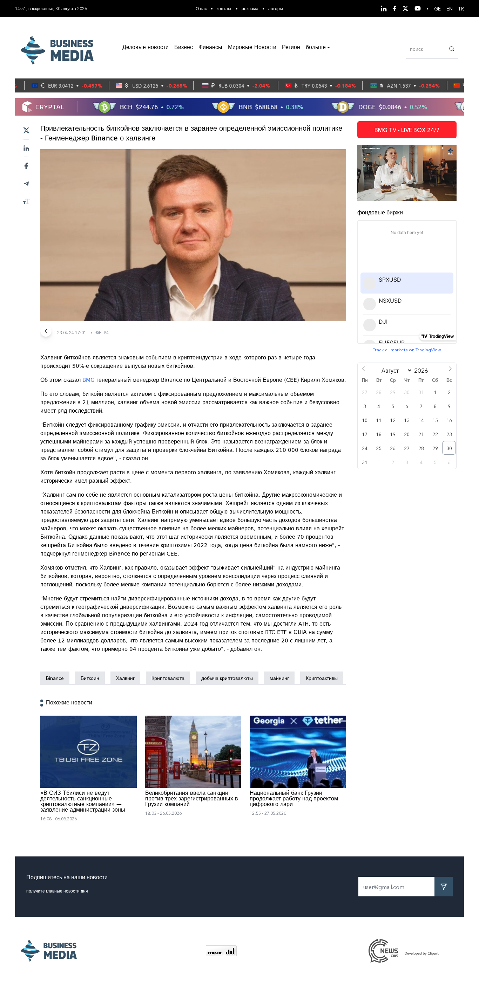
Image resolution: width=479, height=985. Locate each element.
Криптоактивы (322, 677)
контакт (224, 8)
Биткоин (90, 677)
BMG (88, 380)
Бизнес (183, 47)
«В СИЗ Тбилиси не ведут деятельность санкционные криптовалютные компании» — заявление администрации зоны (82, 802)
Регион (291, 47)
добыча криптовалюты (227, 677)
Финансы (210, 47)
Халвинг (125, 677)
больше (316, 47)
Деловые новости (145, 47)
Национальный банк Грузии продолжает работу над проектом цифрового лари (294, 799)
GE (437, 8)
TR (461, 8)
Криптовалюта (167, 677)
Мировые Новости (252, 47)
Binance (55, 677)
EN (449, 8)
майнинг (279, 677)
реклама (250, 8)
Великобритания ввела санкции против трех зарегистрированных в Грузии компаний (191, 799)
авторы (275, 8)
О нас (201, 8)
